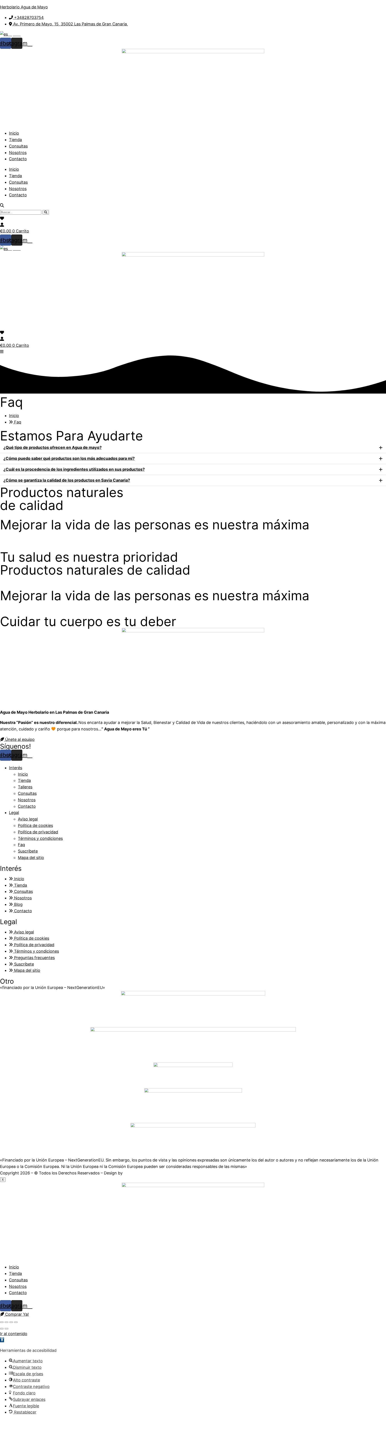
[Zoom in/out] (16, 1322)
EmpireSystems (139, 1173)
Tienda (15, 139)
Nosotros (18, 152)
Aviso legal (28, 819)
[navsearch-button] (2, 205)
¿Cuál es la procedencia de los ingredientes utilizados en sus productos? (74, 469)
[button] (193, 447)
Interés (15, 767)
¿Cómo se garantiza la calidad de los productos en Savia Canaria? (66, 480)
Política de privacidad (38, 832)
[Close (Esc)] (2, 1322)
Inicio (14, 133)
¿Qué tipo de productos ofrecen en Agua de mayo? (52, 447)
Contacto (18, 158)
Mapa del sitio (31, 857)
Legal (14, 812)
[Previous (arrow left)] (2, 1328)
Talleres (25, 787)
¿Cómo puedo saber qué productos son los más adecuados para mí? (69, 458)
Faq (21, 844)
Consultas (18, 146)
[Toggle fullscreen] (11, 1322)
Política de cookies (35, 825)
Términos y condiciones (40, 838)
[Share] (6, 1322)
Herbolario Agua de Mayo (24, 7)
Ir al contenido (13, 1333)
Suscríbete (28, 851)
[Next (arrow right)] (6, 1328)
